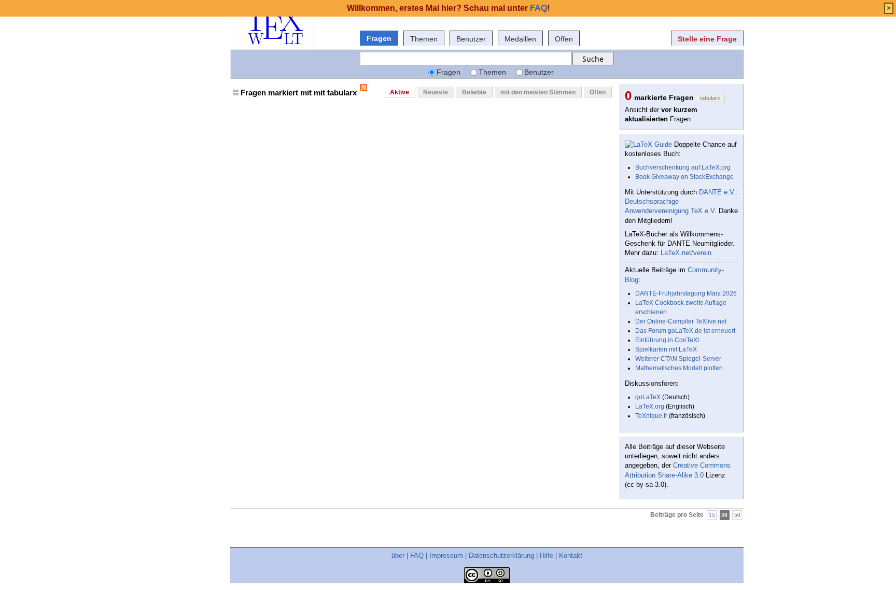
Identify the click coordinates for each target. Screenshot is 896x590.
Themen (424, 39)
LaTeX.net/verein (686, 253)
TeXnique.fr (651, 415)
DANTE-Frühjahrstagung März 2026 (686, 293)
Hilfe (546, 555)
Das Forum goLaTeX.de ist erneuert (685, 330)
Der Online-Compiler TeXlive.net (680, 321)
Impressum (446, 555)
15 (712, 515)
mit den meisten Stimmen (538, 92)
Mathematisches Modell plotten (679, 368)
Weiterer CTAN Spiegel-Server (678, 358)
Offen (564, 39)
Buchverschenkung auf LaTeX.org (683, 167)
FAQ (417, 555)
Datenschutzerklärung (501, 555)
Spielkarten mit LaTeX (666, 349)
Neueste (435, 92)
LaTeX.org (649, 406)
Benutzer (471, 39)
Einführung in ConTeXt (667, 340)
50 (737, 515)
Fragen (379, 38)
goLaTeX (648, 397)
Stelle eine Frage (707, 39)
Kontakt (570, 555)
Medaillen (520, 39)
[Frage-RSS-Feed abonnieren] (363, 87)
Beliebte (474, 92)
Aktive (399, 92)
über (397, 555)
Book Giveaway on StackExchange (684, 176)
